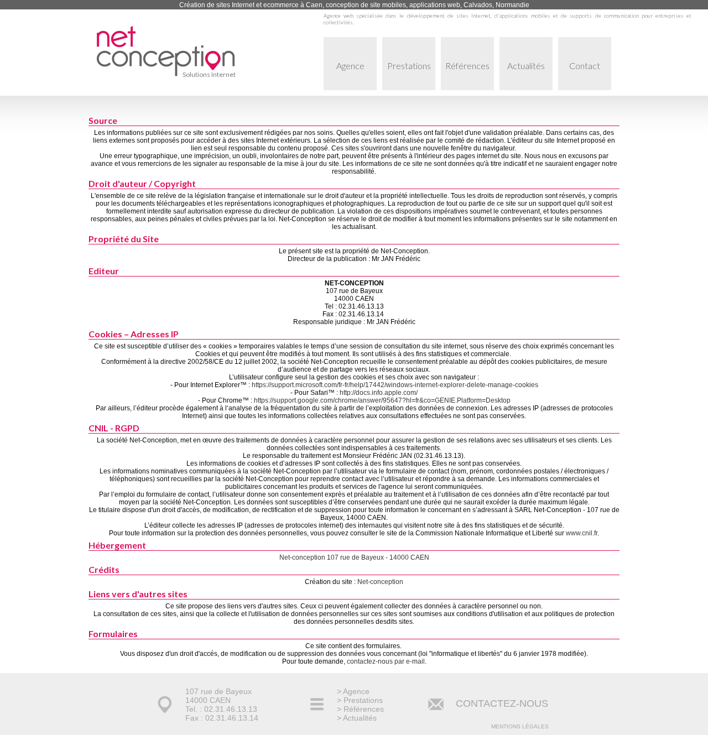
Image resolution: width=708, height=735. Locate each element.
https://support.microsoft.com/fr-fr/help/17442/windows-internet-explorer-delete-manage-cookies (395, 385)
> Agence (353, 691)
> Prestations (360, 700)
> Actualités (357, 717)
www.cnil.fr (581, 533)
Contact (584, 65)
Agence (350, 65)
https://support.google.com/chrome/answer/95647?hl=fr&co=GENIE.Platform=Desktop (382, 400)
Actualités (526, 65)
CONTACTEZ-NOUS (502, 703)
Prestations (409, 65)
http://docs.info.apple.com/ (379, 393)
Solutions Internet (209, 74)
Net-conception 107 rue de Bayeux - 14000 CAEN (354, 557)
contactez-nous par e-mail (386, 661)
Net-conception (380, 582)
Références (467, 65)
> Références (360, 709)
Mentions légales (520, 726)
